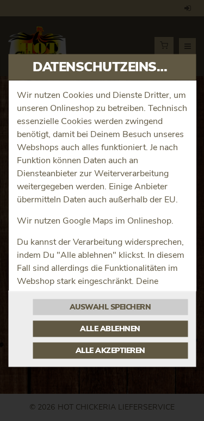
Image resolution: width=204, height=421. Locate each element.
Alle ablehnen (110, 329)
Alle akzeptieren (110, 351)
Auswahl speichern (110, 307)
